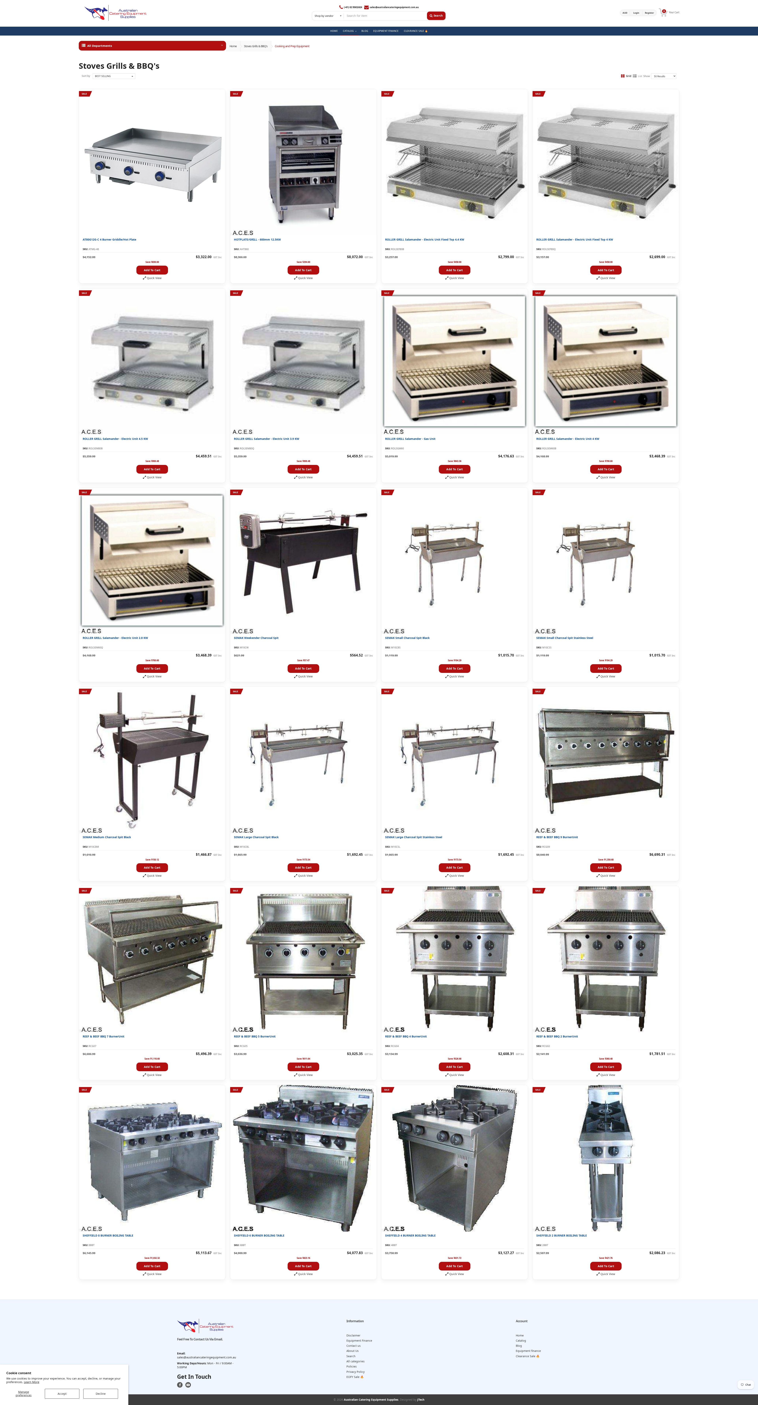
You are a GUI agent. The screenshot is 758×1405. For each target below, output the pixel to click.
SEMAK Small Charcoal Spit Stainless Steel (564, 638)
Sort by (86, 76)
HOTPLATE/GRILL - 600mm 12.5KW (257, 239)
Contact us (353, 1346)
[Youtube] (188, 1385)
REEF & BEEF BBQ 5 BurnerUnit (255, 1036)
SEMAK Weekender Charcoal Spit (256, 638)
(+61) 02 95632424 (353, 7)
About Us (352, 1351)
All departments (99, 46)
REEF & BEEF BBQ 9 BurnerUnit (557, 837)
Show (646, 76)
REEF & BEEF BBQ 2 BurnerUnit (557, 1036)
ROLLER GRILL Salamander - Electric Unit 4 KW (567, 439)
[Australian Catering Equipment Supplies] (115, 13)
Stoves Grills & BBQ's (255, 46)
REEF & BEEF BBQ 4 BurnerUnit (406, 1036)
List (640, 76)
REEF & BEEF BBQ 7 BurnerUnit (103, 1036)
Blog (519, 1346)
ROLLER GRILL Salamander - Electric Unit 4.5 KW (115, 439)
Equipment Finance (359, 1340)
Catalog (521, 1340)
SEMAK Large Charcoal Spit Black (256, 837)
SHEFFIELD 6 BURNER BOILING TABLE (259, 1235)
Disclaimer (353, 1335)
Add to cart (152, 270)
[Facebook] (180, 1385)
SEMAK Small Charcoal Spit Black (407, 638)
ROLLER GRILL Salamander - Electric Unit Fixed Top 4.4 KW (424, 239)
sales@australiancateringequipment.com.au (394, 7)
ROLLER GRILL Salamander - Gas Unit (410, 439)
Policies (351, 1366)
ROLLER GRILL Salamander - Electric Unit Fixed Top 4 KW (574, 239)
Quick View (154, 278)
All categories (355, 1361)
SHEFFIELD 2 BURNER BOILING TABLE (561, 1235)
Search (351, 1356)
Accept (62, 1394)
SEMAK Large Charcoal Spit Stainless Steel (413, 837)
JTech (420, 1399)
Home (233, 46)
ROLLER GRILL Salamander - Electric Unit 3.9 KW (266, 439)
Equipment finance (528, 1351)
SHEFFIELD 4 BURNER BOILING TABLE (410, 1235)
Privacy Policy (355, 1372)
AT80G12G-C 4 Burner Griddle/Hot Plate (109, 239)
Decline (101, 1394)
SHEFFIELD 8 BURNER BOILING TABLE (108, 1235)
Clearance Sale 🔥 (528, 1356)
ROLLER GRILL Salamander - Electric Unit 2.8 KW (115, 638)
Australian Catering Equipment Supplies (371, 1399)
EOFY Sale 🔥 (355, 1377)
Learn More (31, 1382)
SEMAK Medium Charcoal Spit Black (107, 837)
